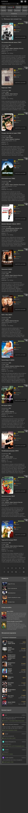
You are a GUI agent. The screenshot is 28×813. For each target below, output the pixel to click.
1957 (10, 453)
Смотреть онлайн (20, 37)
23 (23, 572)
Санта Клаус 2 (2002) (8, 360)
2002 (10, 362)
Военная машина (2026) (10, 730)
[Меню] (25, 1)
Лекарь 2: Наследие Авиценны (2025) (14, 721)
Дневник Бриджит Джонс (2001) (11, 224)
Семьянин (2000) (7, 269)
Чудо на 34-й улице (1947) (9, 540)
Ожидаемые (14, 13)
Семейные (16, 48)
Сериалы (3, 10)
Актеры (10, 10)
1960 (10, 90)
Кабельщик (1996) (9, 762)
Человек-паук (11, 602)
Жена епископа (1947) (8, 496)
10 (16, 572)
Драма (11, 48)
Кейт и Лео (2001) (7, 314)
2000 (10, 272)
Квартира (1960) (6, 88)
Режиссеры (17, 10)
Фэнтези (21, 48)
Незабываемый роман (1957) (10, 451)
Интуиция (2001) (7, 405)
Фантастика (22, 184)
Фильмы (25, 7)
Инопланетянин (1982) (8, 178)
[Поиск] (17, 4)
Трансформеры (11, 593)
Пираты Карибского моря (14, 597)
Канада (11, 137)
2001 (10, 226)
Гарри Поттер (11, 584)
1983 (10, 136)
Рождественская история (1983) (11, 133)
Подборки (10, 7)
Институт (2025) (8, 754)
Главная (3, 7)
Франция (17, 228)
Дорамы (25, 10)
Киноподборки (14, 16)
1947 (10, 45)
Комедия (15, 93)
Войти (21, 1)
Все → (25, 578)
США (7, 46)
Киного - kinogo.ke (6, 16)
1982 (10, 181)
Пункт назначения (12, 588)
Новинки (18, 7)
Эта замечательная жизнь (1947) (11, 42)
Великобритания (10, 228)
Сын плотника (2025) (10, 738)
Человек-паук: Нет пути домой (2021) (14, 746)
